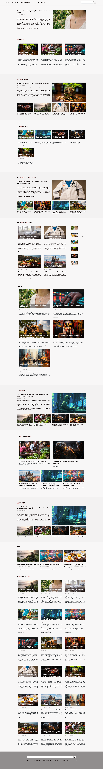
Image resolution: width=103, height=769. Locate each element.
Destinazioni (41, 2)
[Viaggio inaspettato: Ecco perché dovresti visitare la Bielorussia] (55, 261)
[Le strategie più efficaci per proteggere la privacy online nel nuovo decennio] (43, 134)
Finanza (7, 2)
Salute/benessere (25, 2)
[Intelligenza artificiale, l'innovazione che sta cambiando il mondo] (25, 107)
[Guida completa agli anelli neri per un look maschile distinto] (75, 49)
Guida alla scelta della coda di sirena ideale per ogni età (73, 484)
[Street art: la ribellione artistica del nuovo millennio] (78, 107)
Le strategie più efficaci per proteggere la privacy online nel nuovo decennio (43, 137)
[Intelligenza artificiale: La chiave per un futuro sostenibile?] (77, 134)
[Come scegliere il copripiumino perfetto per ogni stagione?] (29, 232)
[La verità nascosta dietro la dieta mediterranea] (29, 261)
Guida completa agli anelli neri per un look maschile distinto (74, 53)
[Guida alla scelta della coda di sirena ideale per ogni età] (73, 475)
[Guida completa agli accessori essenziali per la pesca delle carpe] (42, 107)
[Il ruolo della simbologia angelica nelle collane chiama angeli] (69, 19)
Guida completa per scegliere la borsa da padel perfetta (26, 137)
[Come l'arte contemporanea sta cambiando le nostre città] (34, 358)
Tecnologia (15, 2)
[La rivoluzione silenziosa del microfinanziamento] (51, 49)
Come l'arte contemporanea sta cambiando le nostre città (34, 365)
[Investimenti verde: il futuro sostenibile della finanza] (28, 49)
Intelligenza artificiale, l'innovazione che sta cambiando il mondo (24, 114)
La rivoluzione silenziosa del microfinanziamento (50, 53)
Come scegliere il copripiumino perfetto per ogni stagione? (28, 237)
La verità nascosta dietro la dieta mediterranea (28, 266)
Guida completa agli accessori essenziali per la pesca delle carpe (41, 114)
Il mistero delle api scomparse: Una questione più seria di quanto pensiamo (82, 236)
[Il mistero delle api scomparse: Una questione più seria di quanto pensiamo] (74, 235)
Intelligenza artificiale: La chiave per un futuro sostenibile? (76, 137)
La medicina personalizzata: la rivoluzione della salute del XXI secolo (59, 114)
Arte (34, 2)
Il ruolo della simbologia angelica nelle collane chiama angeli (34, 11)
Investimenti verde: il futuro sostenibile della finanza (26, 53)
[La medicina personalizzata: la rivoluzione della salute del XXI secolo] (60, 107)
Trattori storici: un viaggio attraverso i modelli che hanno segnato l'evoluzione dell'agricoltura (78, 212)
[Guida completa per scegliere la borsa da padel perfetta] (26, 134)
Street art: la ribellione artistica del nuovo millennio (77, 114)
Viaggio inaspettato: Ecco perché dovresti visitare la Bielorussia (54, 266)
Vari (49, 2)
